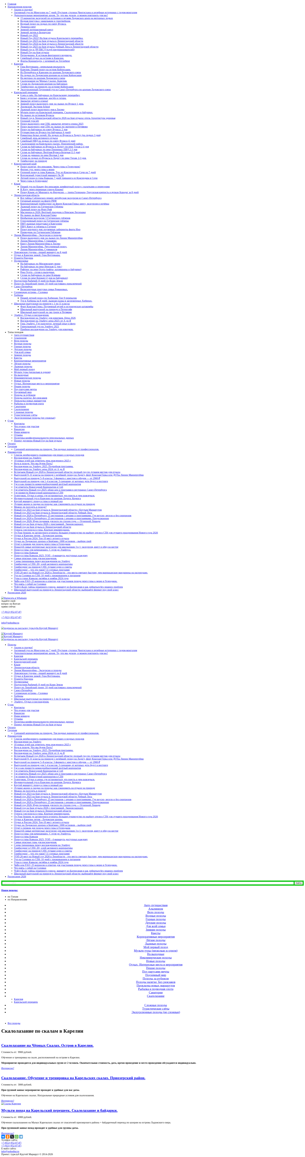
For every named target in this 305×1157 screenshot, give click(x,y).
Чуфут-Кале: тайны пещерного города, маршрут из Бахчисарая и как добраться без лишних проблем (68, 587)
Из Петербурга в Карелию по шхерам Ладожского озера (50, 72)
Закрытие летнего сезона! (34, 101)
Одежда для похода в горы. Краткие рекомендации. (42, 529)
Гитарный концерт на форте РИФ (38, 201)
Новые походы (22, 380)
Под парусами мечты (25, 389)
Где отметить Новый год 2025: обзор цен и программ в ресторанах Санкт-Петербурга (60, 489)
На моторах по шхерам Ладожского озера (42, 78)
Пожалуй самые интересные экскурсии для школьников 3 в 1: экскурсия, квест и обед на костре (66, 547)
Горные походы (22, 346)
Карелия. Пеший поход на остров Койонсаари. (45, 69)
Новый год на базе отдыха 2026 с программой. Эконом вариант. (49, 524)
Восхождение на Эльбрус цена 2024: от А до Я (39, 469)
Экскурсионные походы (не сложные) (34, 417)
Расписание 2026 (17, 592)
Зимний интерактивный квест (36, 29)
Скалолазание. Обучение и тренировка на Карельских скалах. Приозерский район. (73, 1078)
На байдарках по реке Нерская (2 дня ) (41, 266)
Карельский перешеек (26, 92)
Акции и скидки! (23, 9)
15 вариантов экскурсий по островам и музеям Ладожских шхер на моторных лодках (66, 18)
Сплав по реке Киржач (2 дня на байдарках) (44, 278)
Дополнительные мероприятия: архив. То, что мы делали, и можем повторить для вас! (61, 15)
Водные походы (22, 343)
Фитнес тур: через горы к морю (37, 169)
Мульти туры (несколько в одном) (32, 372)
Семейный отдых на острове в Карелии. (42, 58)
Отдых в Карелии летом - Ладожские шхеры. (38, 535)
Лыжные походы (23, 366)
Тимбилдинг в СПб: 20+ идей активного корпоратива (43, 564)
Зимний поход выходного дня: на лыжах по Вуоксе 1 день (52, 103)
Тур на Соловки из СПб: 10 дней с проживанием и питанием (47, 575)
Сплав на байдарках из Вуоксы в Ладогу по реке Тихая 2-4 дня (54, 146)
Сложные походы (23, 412)
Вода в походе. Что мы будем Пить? (33, 463)
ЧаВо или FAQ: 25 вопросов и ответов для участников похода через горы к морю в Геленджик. (65, 581)
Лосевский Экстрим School (35, 106)
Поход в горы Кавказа (26, 552)
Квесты (18, 358)
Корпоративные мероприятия (30, 360)
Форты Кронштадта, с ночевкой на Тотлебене (45, 61)
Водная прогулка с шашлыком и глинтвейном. (45, 21)
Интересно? (7, 1068)
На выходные (21, 375)
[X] (12, 1137)
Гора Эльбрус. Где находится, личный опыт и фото (47, 323)
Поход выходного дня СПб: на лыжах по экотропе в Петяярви (54, 126)
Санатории (20, 406)
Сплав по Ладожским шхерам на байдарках (44, 83)
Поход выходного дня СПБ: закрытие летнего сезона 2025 (51, 123)
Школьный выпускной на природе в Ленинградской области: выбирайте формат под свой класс (66, 589)
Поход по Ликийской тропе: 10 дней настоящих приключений (48, 283)
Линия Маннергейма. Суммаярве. (38, 240)
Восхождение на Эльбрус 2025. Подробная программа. (43, 466)
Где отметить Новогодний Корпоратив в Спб (38, 487)
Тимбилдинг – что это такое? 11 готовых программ (42, 569)
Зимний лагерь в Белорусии (35, 32)
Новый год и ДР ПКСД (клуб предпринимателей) (47, 49)
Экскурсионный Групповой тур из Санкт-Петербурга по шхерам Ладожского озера (65, 89)
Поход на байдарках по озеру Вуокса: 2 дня (43, 129)
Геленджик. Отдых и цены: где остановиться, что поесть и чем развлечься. (54, 495)
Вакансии (19, 429)
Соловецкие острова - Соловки (31, 292)
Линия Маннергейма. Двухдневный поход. (43, 246)
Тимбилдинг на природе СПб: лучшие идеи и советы (43, 567)
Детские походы (23, 349)
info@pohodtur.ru (10, 622)
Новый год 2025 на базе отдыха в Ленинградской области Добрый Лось (53, 512)
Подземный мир (23, 392)
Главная (12, 4)
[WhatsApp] (16, 1137)
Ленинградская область (26, 195)
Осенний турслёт (29, 121)
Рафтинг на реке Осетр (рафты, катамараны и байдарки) (50, 269)
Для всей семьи (22, 352)
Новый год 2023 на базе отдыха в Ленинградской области (51, 41)
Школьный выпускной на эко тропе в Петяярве (46, 312)
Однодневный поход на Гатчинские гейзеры (44, 221)
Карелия (18, 63)
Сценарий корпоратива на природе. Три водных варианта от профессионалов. (56, 449)
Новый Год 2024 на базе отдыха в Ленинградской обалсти (51, 44)
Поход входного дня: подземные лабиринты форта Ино (50, 229)
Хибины (18, 295)
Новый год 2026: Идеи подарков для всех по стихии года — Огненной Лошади (57, 521)
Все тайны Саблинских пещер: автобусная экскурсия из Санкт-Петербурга (61, 198)
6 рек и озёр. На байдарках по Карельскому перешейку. (50, 95)
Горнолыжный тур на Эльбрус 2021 (39, 326)
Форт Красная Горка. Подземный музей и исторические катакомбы (56, 306)
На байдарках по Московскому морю (40, 263)
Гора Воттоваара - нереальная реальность (42, 66)
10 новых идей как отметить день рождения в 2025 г (42, 460)
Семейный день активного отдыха (39, 138)
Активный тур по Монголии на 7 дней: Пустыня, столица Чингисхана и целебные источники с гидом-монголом (75, 12)
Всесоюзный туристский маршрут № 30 (42, 175)
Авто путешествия (24, 335)
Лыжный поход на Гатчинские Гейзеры (41, 206)
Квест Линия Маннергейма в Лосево (40, 243)
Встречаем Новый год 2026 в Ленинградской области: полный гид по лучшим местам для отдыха (67, 472)
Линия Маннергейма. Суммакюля (38, 249)
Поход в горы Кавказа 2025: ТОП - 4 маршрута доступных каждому (51, 555)
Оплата (12, 443)
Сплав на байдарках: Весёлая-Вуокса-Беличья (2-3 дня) (50, 152)
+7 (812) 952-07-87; (11, 612)
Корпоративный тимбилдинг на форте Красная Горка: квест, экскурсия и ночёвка (64, 203)
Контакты (19, 423)
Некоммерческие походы (27, 378)
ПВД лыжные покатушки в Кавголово (41, 223)
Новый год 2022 (29, 35)
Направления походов (20, 6)
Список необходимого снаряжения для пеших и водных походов (49, 455)
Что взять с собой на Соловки (30, 584)
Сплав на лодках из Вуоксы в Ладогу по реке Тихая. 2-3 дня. (53, 158)
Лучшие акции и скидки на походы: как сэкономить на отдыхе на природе (54, 504)
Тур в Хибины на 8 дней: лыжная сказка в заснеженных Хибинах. (56, 300)
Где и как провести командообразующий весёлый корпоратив (47, 484)
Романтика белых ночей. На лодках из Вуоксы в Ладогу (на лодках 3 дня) (60, 135)
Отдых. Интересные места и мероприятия (36, 383)
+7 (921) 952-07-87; (11, 617)
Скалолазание (21, 409)
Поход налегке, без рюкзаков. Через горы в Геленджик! (50, 166)
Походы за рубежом (24, 395)
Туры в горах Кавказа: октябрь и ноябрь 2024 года (41, 578)
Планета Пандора (23, 258)
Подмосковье (21, 260)
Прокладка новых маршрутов (30, 400)
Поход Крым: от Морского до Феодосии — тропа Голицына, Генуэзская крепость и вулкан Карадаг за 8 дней (79, 192)
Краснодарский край (25, 163)
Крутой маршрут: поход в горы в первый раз (38, 501)
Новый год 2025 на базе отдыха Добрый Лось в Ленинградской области (59, 46)
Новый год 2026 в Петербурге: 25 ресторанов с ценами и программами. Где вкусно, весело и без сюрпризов (72, 515)
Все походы (14, 1023)
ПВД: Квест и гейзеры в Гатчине (38, 226)
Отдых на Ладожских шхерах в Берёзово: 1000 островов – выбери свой (52, 541)
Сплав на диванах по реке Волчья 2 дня (41, 155)
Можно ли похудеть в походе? (30, 507)
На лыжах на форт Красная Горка (38, 215)
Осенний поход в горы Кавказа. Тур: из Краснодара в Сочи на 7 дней (58, 172)
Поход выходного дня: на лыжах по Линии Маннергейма (51, 238)
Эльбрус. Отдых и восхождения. (31, 315)
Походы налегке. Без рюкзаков (30, 398)
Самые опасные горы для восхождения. (35, 558)
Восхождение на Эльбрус (27, 457)
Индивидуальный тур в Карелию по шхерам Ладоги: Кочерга (47, 498)
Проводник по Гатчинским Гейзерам (40, 232)
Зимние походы (22, 355)
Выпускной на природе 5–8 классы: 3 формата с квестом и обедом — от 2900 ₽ (57, 478)
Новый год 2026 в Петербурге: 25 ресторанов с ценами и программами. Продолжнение (61, 518)
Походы (12, 644)
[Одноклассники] (8, 1137)
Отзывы (18, 435)
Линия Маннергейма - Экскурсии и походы (37, 235)
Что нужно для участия (26, 426)
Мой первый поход (24, 369)
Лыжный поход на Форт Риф (36, 209)
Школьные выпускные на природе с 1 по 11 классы (42, 303)
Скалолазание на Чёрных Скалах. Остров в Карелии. (47, 1045)
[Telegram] (21, 1137)
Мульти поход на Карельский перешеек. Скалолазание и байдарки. (56, 112)
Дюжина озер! (28, 26)
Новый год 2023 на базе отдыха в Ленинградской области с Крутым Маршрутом (58, 509)
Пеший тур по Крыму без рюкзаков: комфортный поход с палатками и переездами (65, 186)
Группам (12, 446)
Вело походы (21, 340)
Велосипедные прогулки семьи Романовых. (44, 289)
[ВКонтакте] (3, 1137)
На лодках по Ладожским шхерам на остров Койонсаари (51, 75)
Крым (17, 183)
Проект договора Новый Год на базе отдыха (38, 440)
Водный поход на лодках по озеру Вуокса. (43, 24)
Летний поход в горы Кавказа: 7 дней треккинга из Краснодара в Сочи (59, 178)
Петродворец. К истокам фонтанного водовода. (46, 55)
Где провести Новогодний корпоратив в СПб (38, 492)
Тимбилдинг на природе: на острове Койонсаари (47, 86)
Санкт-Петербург (23, 286)
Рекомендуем (15, 452)
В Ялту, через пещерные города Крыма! (41, 189)
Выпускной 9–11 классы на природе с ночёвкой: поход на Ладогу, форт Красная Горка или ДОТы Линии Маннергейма (79, 475)
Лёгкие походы (22, 363)
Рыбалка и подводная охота (29, 403)
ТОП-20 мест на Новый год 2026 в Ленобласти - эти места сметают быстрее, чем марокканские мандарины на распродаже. (81, 572)
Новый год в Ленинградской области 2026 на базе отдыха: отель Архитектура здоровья (67, 118)
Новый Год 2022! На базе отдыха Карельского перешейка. (51, 38)
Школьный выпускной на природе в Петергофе (46, 309)
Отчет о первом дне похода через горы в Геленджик (42, 544)
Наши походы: (9, 890)
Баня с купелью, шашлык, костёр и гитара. (43, 98)
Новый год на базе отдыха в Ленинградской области (42, 527)
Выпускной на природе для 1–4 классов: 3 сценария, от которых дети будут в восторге (61, 481)
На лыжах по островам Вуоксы (37, 115)
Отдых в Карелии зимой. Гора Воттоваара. (37, 255)
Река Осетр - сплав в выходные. (37, 272)
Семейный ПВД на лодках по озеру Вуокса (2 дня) (47, 141)
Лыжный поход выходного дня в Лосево (42, 109)
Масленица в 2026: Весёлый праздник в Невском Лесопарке (53, 212)
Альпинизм (20, 338)
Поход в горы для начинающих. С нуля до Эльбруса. (42, 549)
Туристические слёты (25, 415)
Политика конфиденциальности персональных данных (44, 437)
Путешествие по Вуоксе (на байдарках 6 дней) (45, 132)
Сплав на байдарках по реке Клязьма (40, 275)
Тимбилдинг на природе (33, 161)
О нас (11, 420)
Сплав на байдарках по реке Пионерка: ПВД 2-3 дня (48, 149)
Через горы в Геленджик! (34, 181)
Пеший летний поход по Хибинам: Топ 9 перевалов (48, 298)
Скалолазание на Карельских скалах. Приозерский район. (51, 143)
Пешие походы (22, 386)
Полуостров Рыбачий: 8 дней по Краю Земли (38, 280)
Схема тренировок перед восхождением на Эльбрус (42, 561)
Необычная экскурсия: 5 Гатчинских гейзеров (45, 218)
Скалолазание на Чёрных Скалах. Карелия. (43, 81)
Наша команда (22, 432)
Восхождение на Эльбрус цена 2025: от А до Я (45, 320)
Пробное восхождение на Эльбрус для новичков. (46, 329)
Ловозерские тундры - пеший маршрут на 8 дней (40, 252)
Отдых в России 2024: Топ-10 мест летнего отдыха (41, 538)
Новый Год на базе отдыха (34, 52)
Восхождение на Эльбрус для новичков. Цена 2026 (48, 318)
